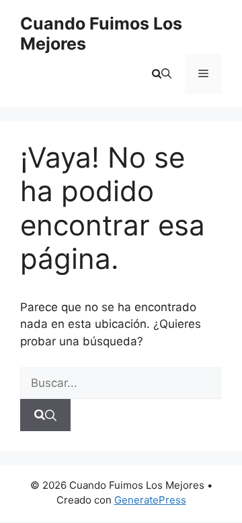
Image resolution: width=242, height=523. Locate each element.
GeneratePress (150, 499)
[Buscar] (45, 415)
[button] (161, 74)
